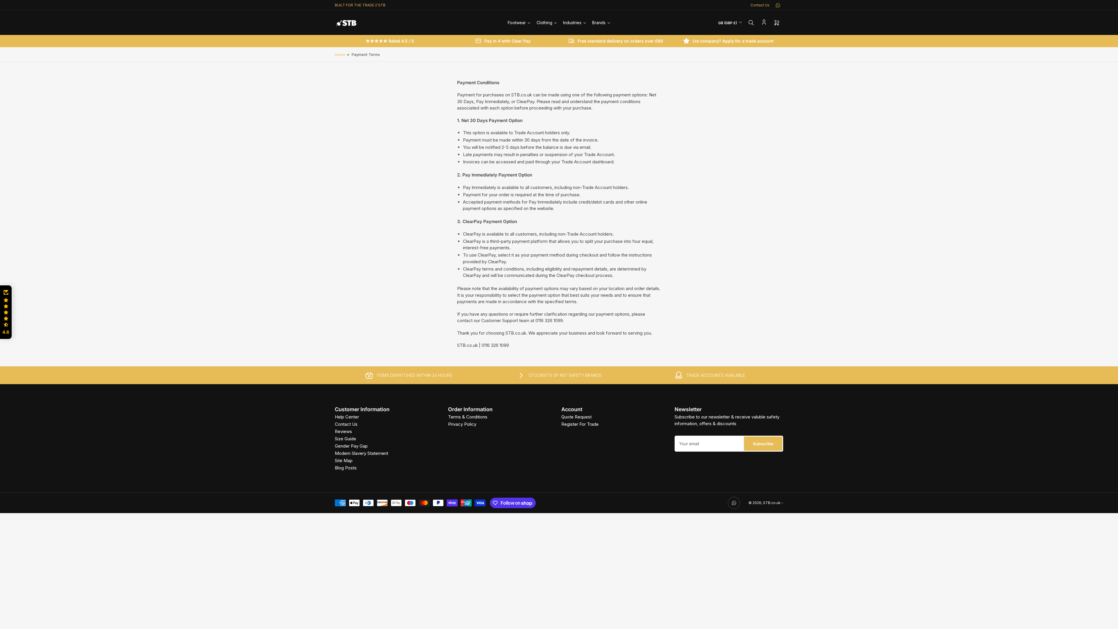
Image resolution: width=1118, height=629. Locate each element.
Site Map (344, 460)
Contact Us (760, 5)
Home (340, 54)
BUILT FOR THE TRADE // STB (360, 5)
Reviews (343, 431)
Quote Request (576, 417)
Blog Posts (346, 468)
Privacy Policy (462, 424)
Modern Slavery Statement (361, 453)
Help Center (347, 417)
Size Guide (345, 438)
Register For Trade (580, 424)
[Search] (751, 22)
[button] (6, 312)
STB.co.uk (772, 503)
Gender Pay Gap (351, 446)
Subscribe (763, 443)
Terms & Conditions (467, 417)
